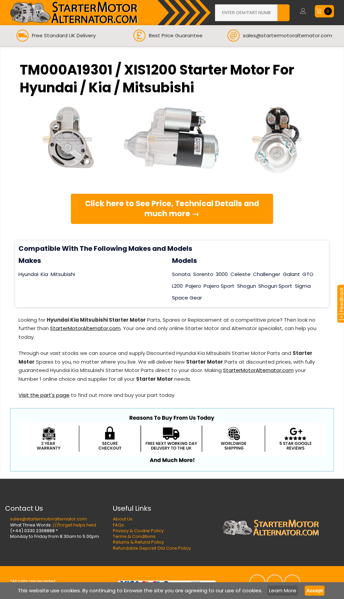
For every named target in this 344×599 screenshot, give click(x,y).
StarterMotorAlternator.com (85, 328)
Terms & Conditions (134, 536)
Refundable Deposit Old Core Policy (152, 548)
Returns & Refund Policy (138, 542)
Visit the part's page (44, 395)
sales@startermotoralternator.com (48, 519)
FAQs (118, 525)
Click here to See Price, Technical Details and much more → (172, 208)
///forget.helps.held (74, 525)
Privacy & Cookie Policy (138, 530)
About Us (122, 519)
